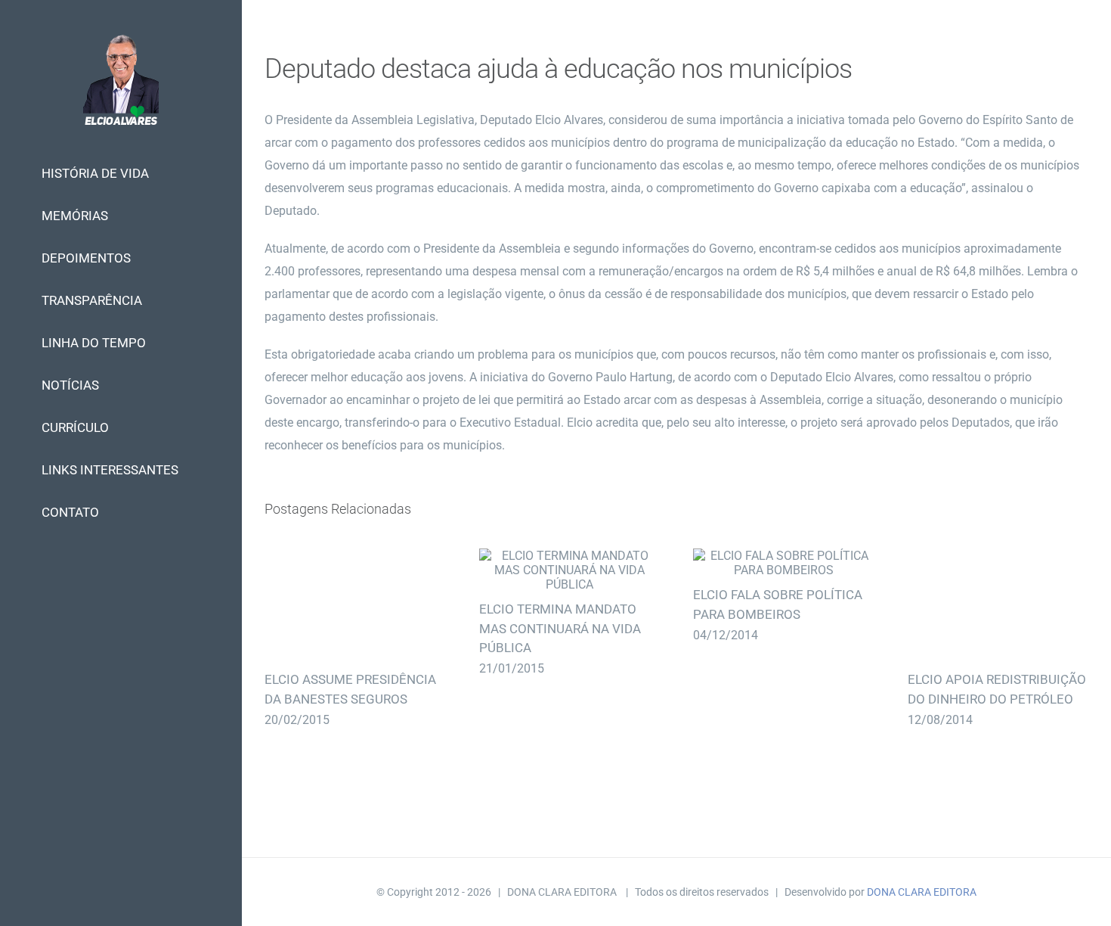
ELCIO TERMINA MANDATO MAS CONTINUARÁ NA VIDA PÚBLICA (569, 570)
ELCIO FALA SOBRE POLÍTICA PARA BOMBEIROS (783, 562)
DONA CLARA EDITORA (921, 892)
